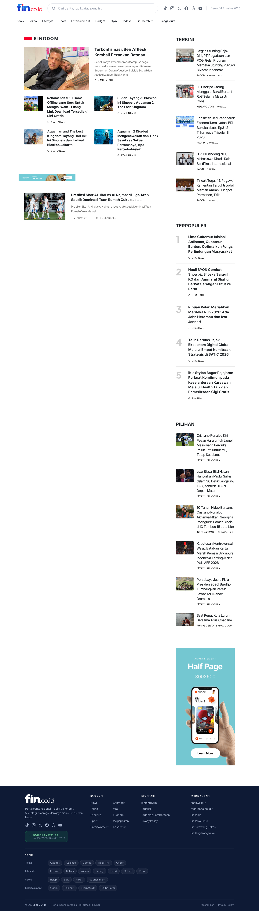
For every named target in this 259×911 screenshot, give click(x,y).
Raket (79, 879)
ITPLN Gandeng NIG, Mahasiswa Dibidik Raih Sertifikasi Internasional (214, 158)
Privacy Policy (149, 820)
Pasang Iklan (207, 904)
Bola (66, 879)
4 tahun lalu (105, 80)
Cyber (119, 862)
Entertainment (80, 21)
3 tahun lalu (57, 122)
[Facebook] (186, 8)
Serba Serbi (108, 887)
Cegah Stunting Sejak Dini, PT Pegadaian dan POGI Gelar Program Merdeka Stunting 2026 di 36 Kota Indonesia (216, 60)
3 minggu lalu (214, 568)
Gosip (54, 887)
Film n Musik (88, 887)
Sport (62, 21)
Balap (53, 879)
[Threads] (193, 8)
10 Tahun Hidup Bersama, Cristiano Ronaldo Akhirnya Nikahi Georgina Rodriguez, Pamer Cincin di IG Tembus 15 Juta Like (215, 517)
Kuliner (70, 871)
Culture (128, 871)
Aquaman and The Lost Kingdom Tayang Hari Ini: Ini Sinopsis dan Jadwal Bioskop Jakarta (67, 138)
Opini (114, 21)
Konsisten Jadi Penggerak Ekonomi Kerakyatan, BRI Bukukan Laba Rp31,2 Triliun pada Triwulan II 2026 (216, 127)
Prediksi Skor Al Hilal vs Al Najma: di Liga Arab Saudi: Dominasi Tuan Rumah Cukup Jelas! (110, 197)
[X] (179, 8)
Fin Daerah (143, 21)
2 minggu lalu (214, 460)
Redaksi (146, 808)
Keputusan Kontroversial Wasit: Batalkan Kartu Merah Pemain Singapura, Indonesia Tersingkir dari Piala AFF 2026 (215, 553)
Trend (114, 871)
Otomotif (119, 802)
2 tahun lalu (128, 113)
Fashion (54, 871)
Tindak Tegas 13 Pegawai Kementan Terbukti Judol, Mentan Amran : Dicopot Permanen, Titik (215, 188)
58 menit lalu (214, 75)
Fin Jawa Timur (199, 820)
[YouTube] (200, 8)
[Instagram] (172, 8)
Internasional (206, 532)
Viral (115, 808)
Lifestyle (47, 21)
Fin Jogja (196, 814)
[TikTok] (165, 8)
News (20, 21)
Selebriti (69, 887)
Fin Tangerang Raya (203, 833)
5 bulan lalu (108, 217)
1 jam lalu (221, 107)
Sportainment (97, 879)
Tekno (33, 21)
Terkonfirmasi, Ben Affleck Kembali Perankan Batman (120, 52)
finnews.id (197, 802)
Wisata (85, 871)
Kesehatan (119, 827)
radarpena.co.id (201, 808)
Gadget (100, 21)
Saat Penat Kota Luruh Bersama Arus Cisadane (214, 617)
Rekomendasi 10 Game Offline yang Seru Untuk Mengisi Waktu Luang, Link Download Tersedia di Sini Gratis (67, 107)
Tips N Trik (103, 862)
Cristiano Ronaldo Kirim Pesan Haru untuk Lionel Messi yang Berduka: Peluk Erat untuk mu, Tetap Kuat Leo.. (214, 445)
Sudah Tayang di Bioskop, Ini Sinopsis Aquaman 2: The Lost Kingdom (137, 102)
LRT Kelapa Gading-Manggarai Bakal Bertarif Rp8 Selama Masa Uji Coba (214, 94)
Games (87, 862)
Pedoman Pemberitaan (155, 814)
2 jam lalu (212, 143)
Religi (142, 871)
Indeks (127, 21)
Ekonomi (118, 814)
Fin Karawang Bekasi (203, 827)
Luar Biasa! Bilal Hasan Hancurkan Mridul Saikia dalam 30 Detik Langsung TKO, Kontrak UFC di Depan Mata (215, 481)
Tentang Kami (149, 802)
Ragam (201, 75)
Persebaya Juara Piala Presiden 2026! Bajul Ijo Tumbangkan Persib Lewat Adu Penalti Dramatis (214, 589)
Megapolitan (205, 106)
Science (71, 862)
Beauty (100, 871)
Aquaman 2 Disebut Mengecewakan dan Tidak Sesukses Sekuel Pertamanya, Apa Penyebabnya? (137, 140)
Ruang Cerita (167, 21)
